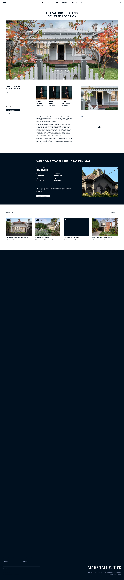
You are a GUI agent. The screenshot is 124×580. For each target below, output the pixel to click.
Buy (43, 2)
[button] (99, 127)
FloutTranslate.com (117, 574)
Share (9, 113)
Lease (56, 2)
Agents (74, 2)
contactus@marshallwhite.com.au (11, 574)
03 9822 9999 (6, 572)
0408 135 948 (64, 105)
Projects (65, 2)
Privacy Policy (99, 572)
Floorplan (8, 106)
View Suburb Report (42, 196)
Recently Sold (9, 212)
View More (112, 212)
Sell (49, 2)
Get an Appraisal (11, 110)
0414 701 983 (39, 105)
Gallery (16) (9, 104)
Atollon (119, 572)
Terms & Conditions (92, 572)
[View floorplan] (115, 77)
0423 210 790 (52, 105)
